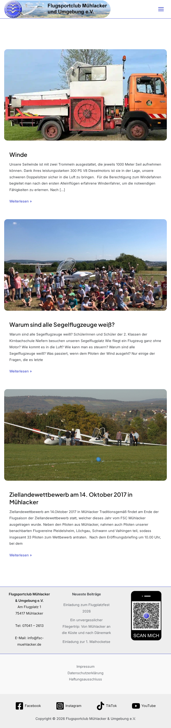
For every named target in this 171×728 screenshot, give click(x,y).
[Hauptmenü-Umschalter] (161, 9)
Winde (18, 154)
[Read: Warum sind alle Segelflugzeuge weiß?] (85, 265)
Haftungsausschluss (85, 679)
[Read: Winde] (85, 95)
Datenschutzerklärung (85, 673)
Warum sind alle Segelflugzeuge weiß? (62, 324)
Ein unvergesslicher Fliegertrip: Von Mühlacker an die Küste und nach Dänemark (86, 626)
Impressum (85, 666)
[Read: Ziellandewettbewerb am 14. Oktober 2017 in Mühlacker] (85, 435)
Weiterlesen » (20, 200)
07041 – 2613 (33, 626)
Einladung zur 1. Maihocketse (86, 642)
